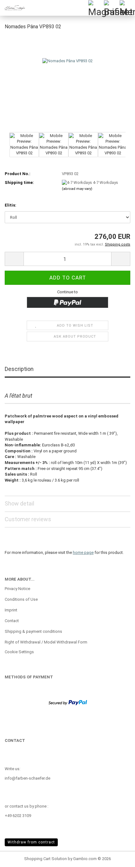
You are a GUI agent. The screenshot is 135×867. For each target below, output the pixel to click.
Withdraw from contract (31, 842)
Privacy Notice (17, 588)
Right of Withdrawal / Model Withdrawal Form (46, 642)
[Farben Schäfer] (12, 8)
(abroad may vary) (77, 189)
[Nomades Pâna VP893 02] (67, 82)
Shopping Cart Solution (45, 858)
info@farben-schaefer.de (27, 778)
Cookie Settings (19, 651)
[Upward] (117, 857)
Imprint (11, 610)
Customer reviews (28, 519)
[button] (14, 259)
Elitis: (10, 205)
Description (19, 369)
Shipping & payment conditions (33, 631)
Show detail (19, 503)
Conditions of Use (21, 599)
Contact (12, 620)
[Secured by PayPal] (68, 702)
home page (83, 552)
